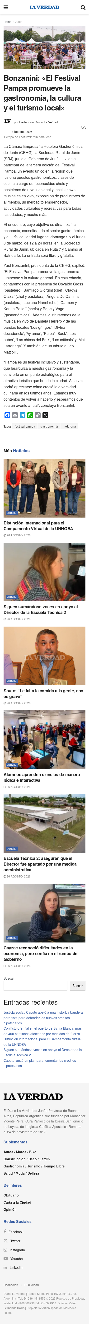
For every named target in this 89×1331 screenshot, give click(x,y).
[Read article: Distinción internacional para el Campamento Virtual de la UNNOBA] (44, 488)
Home (7, 22)
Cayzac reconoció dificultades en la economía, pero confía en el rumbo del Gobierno (41, 953)
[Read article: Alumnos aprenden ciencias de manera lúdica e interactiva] (44, 739)
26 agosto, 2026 (18, 535)
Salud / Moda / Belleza (21, 1173)
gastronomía (49, 426)
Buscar (9, 978)
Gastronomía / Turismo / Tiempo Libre (34, 1166)
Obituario (11, 1195)
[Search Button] (83, 7)
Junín (18, 22)
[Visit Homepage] (44, 7)
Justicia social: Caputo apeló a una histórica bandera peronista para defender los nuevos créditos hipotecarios (43, 1017)
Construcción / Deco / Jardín (27, 1159)
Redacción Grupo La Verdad (38, 122)
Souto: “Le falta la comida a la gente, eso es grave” (43, 693)
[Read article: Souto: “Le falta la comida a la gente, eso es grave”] (44, 656)
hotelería (70, 426)
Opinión (10, 1209)
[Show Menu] (6, 7)
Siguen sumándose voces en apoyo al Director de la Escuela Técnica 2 (41, 609)
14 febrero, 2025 (21, 131)
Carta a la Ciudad (17, 1202)
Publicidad (31, 1284)
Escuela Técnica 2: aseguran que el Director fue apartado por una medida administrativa (40, 864)
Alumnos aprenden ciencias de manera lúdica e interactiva (42, 777)
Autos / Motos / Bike (20, 1151)
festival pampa (25, 426)
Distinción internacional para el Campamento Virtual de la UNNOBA (38, 526)
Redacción (11, 1284)
